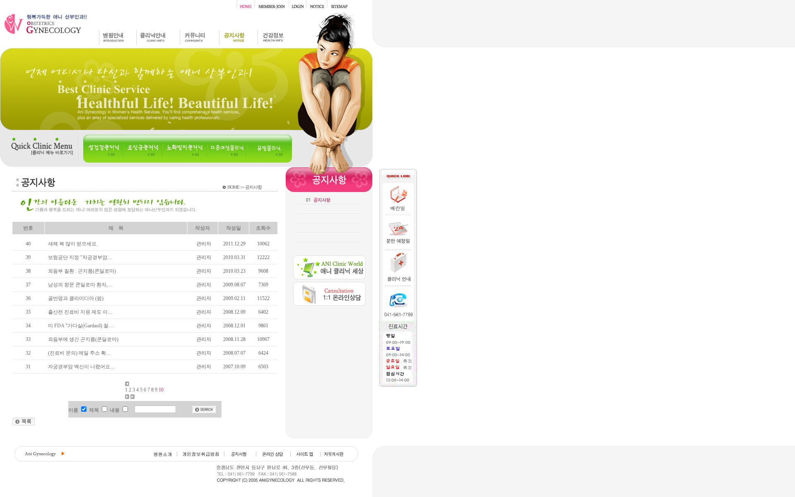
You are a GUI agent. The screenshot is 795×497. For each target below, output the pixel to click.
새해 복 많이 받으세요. (73, 244)
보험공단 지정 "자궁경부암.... (80, 257)
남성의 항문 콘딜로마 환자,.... (80, 285)
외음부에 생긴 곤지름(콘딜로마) (83, 339)
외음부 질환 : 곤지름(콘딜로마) (82, 271)
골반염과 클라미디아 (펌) (76, 298)
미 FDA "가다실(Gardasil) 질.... (80, 326)
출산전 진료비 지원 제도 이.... (80, 312)
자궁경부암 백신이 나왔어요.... (81, 367)
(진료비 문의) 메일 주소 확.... (79, 353)
